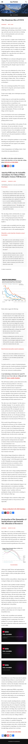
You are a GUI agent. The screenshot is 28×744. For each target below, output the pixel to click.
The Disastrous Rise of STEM (12, 20)
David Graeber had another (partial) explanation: (12, 349)
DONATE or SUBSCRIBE (11, 162)
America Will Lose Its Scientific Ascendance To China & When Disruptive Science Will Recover (13, 174)
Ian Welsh (14, 2)
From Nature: (4, 186)
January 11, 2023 (12, 181)
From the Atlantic (14, 564)
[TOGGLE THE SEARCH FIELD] (26, 2)
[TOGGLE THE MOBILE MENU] (2, 2)
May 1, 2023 (10, 24)
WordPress (17, 741)
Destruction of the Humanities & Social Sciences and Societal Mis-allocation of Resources (14, 521)
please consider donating (13, 378)
